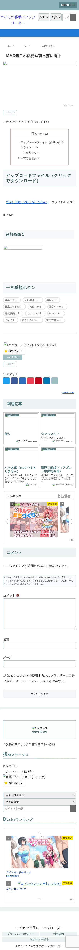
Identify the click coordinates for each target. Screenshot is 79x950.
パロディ (11, 112)
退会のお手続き (39, 939)
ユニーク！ (11, 299)
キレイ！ (10, 320)
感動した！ (35, 306)
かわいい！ (55, 313)
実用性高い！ (53, 320)
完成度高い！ (12, 313)
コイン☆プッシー (16, 888)
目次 (34, 133)
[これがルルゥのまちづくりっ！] (34, 520)
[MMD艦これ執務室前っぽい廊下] (22, 380)
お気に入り (15, 351)
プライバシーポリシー (20, 933)
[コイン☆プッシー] (39, 883)
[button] (73, 17)
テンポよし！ (31, 299)
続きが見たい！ (30, 320)
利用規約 (58, 933)
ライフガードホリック (18, 872)
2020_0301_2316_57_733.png (27, 202)
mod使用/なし (13, 357)
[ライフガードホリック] (39, 852)
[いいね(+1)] (13, 345)
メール (7, 657)
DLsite (64, 496)
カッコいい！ (34, 313)
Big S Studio (12, 875)
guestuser (39, 731)
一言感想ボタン (30, 158)
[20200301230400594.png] (23, 248)
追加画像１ (33, 152)
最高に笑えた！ (13, 306)
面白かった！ (56, 306)
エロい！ (51, 299)
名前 (6, 639)
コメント (11, 595)
